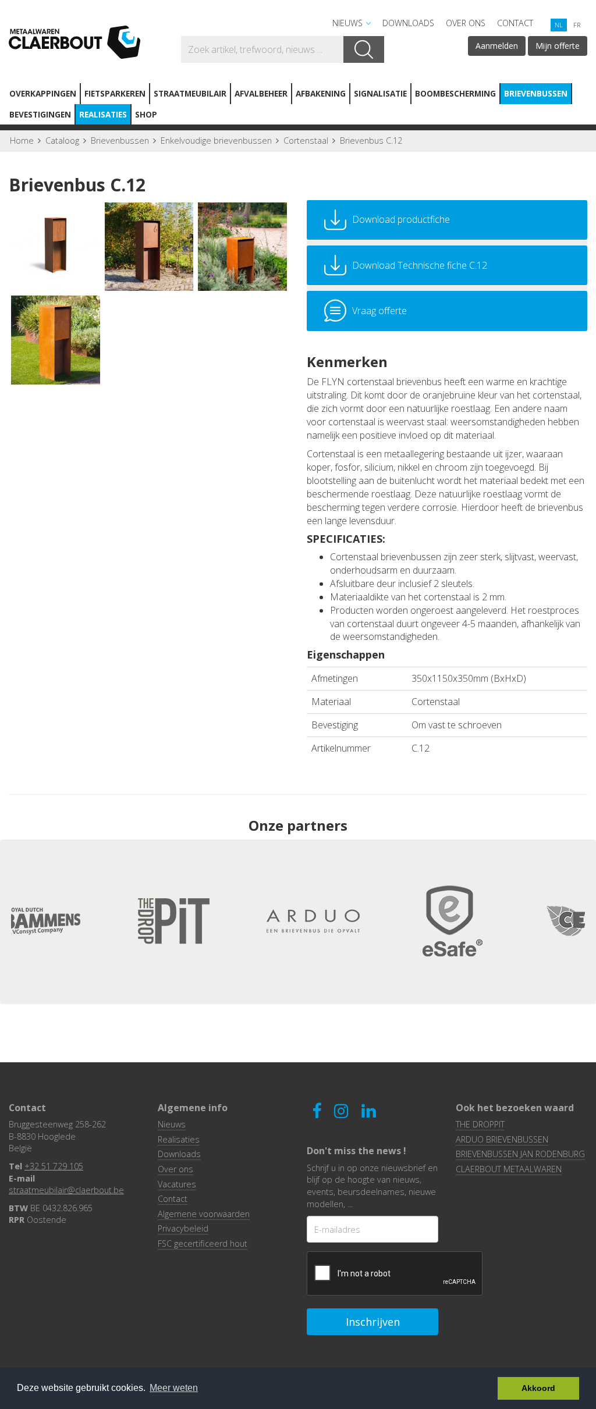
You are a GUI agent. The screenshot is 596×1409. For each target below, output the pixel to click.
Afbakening (321, 93)
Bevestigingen (40, 114)
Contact (515, 23)
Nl (559, 24)
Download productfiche (401, 219)
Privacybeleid (183, 1228)
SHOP (146, 114)
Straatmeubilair (190, 93)
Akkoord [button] (538, 1388)
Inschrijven (373, 1322)
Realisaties (103, 114)
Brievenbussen (535, 93)
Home (22, 140)
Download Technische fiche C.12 (419, 265)
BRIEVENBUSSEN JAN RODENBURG (520, 1153)
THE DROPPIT (480, 1124)
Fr (576, 24)
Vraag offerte (379, 310)
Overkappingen (42, 93)
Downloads (408, 23)
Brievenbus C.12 (371, 140)
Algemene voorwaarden (204, 1213)
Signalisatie (380, 93)
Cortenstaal (305, 140)
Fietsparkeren (115, 93)
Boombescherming (455, 93)
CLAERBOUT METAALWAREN (509, 1169)
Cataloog (62, 140)
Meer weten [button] (174, 1388)
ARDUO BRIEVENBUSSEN (502, 1139)
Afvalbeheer (261, 93)
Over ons (465, 23)
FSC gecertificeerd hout (202, 1243)
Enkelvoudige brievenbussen (216, 140)
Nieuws (347, 23)
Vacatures (177, 1184)
